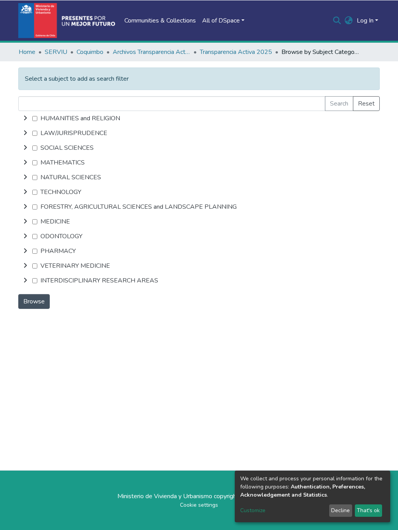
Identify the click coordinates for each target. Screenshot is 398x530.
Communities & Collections (160, 20)
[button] (348, 20)
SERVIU (56, 52)
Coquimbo (90, 52)
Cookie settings (199, 505)
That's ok (368, 510)
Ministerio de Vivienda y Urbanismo (164, 496)
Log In (365, 20)
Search (339, 103)
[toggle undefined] (25, 118)
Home (27, 52)
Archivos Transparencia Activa (151, 52)
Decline (340, 510)
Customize (252, 510)
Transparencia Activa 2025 (236, 52)
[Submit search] (337, 21)
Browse (34, 301)
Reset (366, 103)
